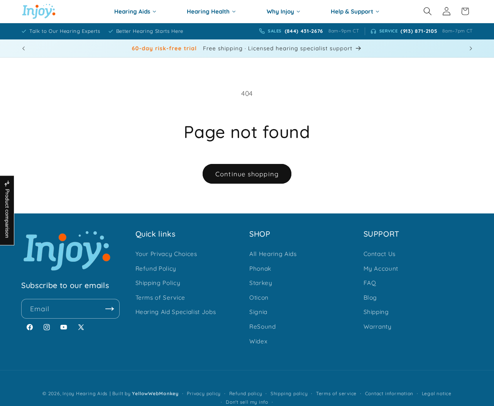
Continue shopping (247, 174)
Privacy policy (204, 393)
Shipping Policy (158, 283)
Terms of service (336, 393)
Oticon (259, 297)
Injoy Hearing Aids (85, 393)
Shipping (376, 312)
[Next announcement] (470, 48)
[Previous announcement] (23, 48)
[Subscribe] (110, 309)
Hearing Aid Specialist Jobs (175, 312)
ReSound (262, 326)
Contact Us (380, 254)
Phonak (260, 268)
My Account (381, 268)
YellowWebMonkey (155, 393)
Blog (370, 297)
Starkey (260, 283)
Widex (258, 341)
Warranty (378, 326)
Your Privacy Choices (166, 254)
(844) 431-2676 (304, 31)
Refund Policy (156, 268)
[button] (427, 11)
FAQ (370, 283)
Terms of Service (160, 297)
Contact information (389, 393)
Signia (258, 312)
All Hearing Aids (273, 254)
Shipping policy (289, 393)
